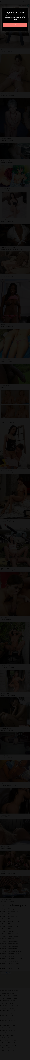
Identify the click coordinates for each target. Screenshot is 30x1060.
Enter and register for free (15, 25)
